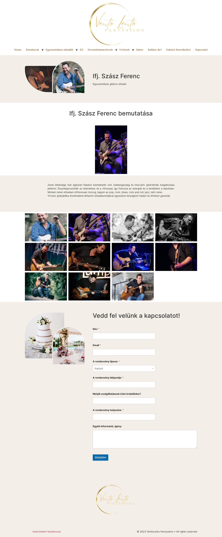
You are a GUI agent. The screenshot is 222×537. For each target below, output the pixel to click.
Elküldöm (100, 457)
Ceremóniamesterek (100, 49)
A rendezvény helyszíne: (108, 410)
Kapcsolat (201, 49)
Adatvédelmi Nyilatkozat (46, 531)
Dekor (139, 49)
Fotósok (124, 49)
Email (97, 345)
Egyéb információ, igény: (107, 426)
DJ (81, 49)
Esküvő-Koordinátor (178, 49)
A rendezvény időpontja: (108, 377)
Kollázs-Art (155, 49)
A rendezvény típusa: (106, 361)
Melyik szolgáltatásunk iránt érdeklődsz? (117, 393)
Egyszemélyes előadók (59, 49)
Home (17, 49)
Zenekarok (32, 49)
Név (96, 329)
